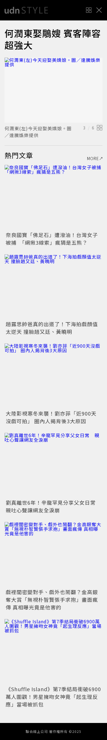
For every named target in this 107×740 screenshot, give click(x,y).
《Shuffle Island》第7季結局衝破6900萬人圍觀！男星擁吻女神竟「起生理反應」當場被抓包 (53, 696)
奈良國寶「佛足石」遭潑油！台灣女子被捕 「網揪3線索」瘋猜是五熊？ (52, 238)
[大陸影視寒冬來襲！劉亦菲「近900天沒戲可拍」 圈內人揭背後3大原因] (53, 375)
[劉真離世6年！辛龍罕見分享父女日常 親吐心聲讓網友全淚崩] (53, 465)
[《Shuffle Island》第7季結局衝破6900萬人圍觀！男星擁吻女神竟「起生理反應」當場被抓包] (53, 651)
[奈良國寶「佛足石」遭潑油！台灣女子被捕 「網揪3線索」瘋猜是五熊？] (53, 197)
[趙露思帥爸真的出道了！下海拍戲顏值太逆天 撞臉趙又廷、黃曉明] (53, 286)
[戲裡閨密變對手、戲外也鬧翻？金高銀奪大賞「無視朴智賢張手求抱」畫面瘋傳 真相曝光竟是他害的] (53, 554)
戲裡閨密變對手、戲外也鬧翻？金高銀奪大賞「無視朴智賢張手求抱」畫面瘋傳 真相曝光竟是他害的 (52, 599)
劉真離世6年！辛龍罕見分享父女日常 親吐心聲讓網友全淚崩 (53, 506)
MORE (93, 158)
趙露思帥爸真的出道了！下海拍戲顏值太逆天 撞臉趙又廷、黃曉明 (52, 327)
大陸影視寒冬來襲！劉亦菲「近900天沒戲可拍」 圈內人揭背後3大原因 (51, 417)
